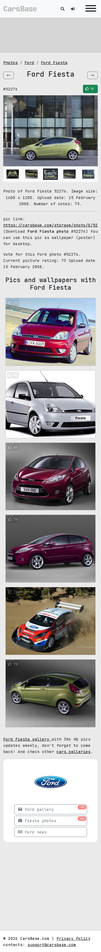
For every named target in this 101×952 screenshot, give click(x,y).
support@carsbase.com (51, 944)
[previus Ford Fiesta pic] (8, 75)
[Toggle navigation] (89, 8)
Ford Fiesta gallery (27, 739)
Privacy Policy (73, 938)
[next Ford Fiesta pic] (92, 75)
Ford (29, 62)
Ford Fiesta (54, 62)
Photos (10, 62)
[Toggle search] (62, 9)
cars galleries (73, 751)
